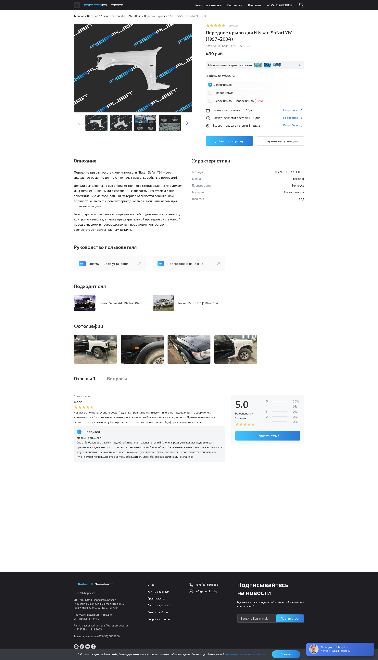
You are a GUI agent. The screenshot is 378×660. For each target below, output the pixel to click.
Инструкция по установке (108, 263)
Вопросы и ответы (159, 619)
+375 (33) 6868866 (279, 5)
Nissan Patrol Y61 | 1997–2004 (198, 303)
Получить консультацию (280, 141)
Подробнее (290, 110)
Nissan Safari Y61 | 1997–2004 (119, 303)
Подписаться (290, 618)
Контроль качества (208, 5)
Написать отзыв (268, 436)
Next (187, 123)
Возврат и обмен (158, 612)
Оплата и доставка (159, 605)
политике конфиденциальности (245, 654)
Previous (78, 123)
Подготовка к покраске (185, 263)
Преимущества (157, 598)
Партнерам (234, 5)
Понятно (286, 654)
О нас (151, 584)
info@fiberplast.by (206, 591)
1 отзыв (232, 25)
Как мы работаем (158, 591)
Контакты (254, 5)
